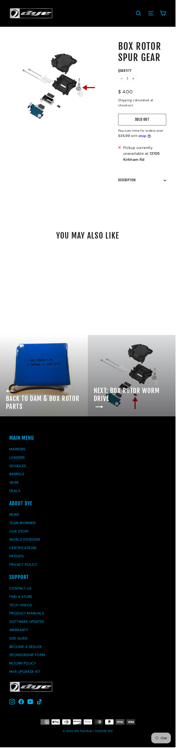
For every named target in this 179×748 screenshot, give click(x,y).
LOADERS (17, 457)
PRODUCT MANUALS (26, 613)
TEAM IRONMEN (22, 523)
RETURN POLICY (22, 663)
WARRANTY (18, 630)
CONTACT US (20, 588)
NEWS (14, 514)
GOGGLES (17, 466)
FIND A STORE (20, 596)
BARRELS (16, 474)
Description (127, 180)
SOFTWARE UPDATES (26, 621)
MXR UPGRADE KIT (24, 671)
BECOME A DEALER (25, 646)
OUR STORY (19, 531)
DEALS (14, 491)
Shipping (125, 100)
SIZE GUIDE (18, 638)
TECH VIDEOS (20, 605)
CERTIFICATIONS (23, 548)
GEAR (14, 482)
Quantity (124, 71)
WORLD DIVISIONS (24, 539)
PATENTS (16, 556)
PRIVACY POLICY (23, 564)
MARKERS (17, 449)
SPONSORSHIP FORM (27, 655)
